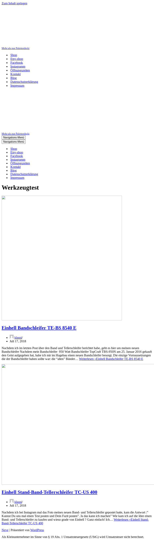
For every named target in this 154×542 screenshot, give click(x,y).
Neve (5, 530)
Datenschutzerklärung (24, 81)
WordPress (37, 530)
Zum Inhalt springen (14, 3)
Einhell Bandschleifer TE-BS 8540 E (39, 327)
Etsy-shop (16, 59)
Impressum (17, 85)
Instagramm (17, 66)
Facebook (16, 62)
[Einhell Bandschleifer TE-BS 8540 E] (62, 319)
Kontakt (15, 74)
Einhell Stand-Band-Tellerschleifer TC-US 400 (49, 492)
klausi (18, 337)
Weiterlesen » (111, 359)
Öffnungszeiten (20, 70)
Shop (13, 55)
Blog (13, 78)
